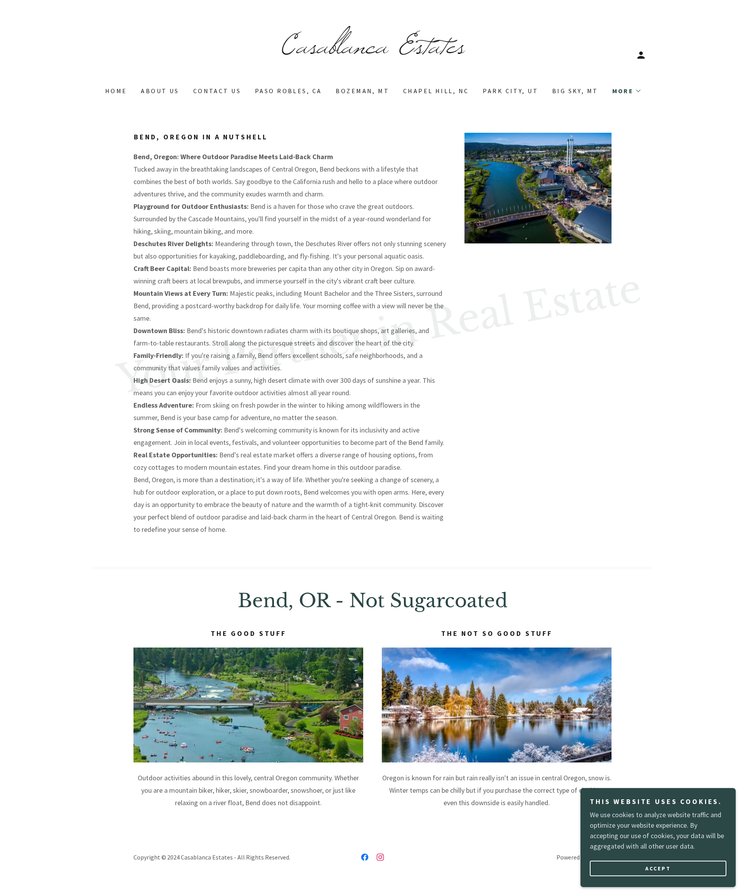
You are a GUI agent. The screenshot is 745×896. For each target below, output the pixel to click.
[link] (372, 50)
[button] (641, 55)
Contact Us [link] (217, 91)
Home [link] (116, 91)
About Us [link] (160, 91)
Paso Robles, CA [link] (288, 91)
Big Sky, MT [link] (575, 91)
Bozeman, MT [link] (362, 91)
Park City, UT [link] (510, 91)
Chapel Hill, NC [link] (436, 91)
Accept (658, 868)
